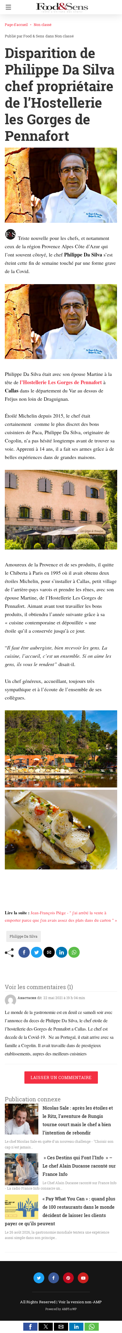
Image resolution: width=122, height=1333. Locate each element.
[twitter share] (36, 952)
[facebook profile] (53, 1278)
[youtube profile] (83, 1278)
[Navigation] (7, 7)
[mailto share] (49, 952)
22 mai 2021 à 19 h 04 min (64, 997)
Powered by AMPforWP (61, 1309)
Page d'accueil (16, 24)
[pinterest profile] (68, 1278)
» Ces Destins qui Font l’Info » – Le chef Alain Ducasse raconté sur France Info (79, 1165)
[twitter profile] (38, 1278)
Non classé (42, 24)
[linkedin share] (61, 952)
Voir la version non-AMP (80, 1301)
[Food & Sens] (62, 5)
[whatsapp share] (74, 952)
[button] (30, 1327)
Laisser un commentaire (61, 1077)
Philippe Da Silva (23, 936)
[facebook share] (24, 952)
